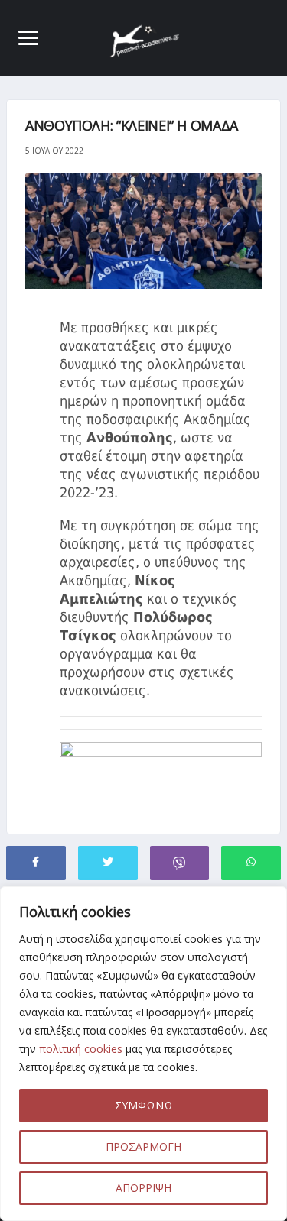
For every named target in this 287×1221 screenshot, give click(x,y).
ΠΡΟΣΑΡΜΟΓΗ (143, 1146)
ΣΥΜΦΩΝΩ (144, 1105)
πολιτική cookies (80, 1048)
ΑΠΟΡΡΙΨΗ (143, 1188)
